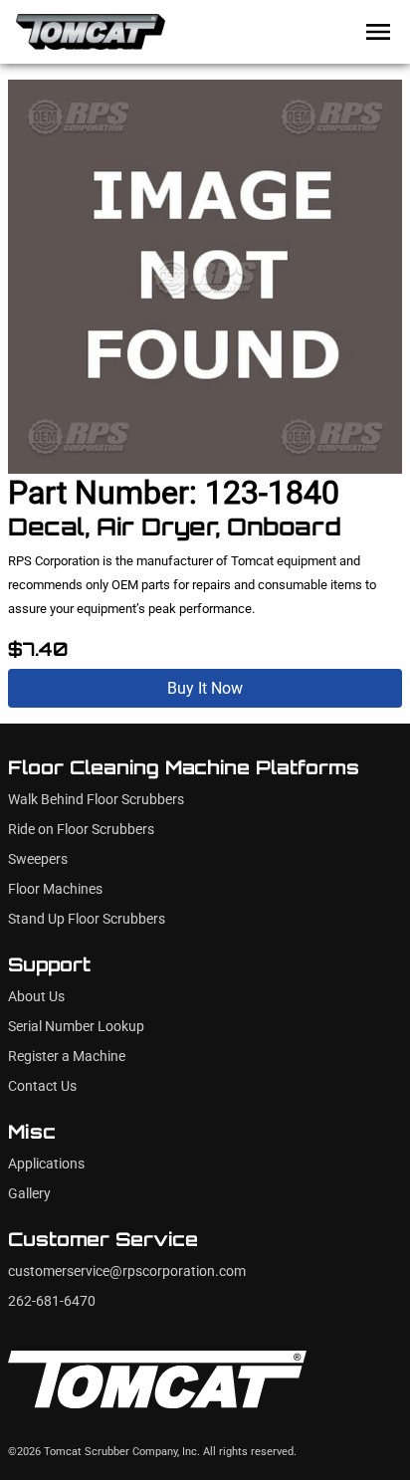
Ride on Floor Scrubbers (81, 829)
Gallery (29, 1193)
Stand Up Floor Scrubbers (86, 919)
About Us (36, 996)
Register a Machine (66, 1056)
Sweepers (38, 859)
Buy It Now (205, 688)
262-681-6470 (52, 1301)
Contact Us (42, 1086)
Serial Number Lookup (76, 1026)
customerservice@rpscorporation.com (127, 1271)
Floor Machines (55, 889)
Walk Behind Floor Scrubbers (96, 799)
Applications (46, 1164)
